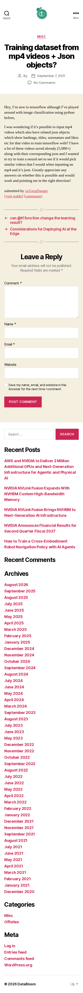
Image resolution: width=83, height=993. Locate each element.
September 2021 (19, 834)
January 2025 (17, 642)
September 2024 (20, 668)
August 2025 (16, 597)
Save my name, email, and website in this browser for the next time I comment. (37, 387)
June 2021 (13, 853)
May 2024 (13, 693)
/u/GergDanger (36, 190)
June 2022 (14, 783)
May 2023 (13, 738)
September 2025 (20, 591)
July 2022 (13, 776)
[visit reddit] (13, 196)
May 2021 (13, 859)
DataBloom (26, 984)
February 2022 (17, 808)
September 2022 (19, 763)
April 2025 (14, 623)
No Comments (44, 83)
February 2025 (17, 636)
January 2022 (17, 815)
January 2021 (17, 885)
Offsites (11, 922)
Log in (9, 946)
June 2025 (14, 610)
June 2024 (14, 687)
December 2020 (19, 891)
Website (10, 365)
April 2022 (13, 795)
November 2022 (19, 751)
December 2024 (19, 648)
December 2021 (19, 821)
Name (10, 324)
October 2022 (17, 757)
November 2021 (19, 827)
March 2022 (15, 802)
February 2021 (17, 879)
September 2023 (20, 712)
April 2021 (13, 866)
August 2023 (16, 719)
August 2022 (16, 770)
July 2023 (13, 725)
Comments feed (19, 958)
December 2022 (19, 744)
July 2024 (13, 680)
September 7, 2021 (51, 76)
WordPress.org (18, 965)
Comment (13, 283)
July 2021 (13, 847)
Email (9, 344)
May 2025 (13, 616)
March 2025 (15, 629)
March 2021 (15, 872)
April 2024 (14, 700)
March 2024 (15, 706)
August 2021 (15, 840)
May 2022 (13, 789)
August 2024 (16, 674)
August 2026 (16, 584)
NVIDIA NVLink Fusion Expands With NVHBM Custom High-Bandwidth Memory (37, 494)
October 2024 (17, 661)
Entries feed (15, 952)
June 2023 (14, 732)
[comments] (33, 196)
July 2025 (13, 604)
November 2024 (19, 655)
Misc (41, 36)
